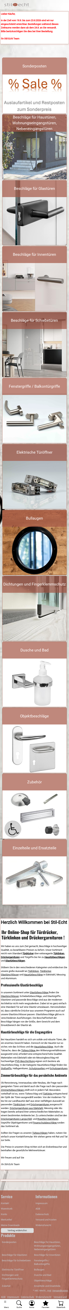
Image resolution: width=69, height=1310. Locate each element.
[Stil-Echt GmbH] (18, 4)
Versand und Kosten (46, 1219)
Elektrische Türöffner (34, 452)
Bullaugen (34, 518)
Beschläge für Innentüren (34, 254)
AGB (38, 1208)
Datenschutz (42, 1214)
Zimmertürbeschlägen (12, 1090)
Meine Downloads (10, 1225)
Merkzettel (6, 1219)
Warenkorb (6, 1208)
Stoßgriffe (6, 1068)
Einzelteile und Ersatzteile (34, 848)
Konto (4, 1214)
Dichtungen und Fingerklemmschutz (34, 584)
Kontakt (5, 1203)
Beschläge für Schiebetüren (34, 320)
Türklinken (33, 971)
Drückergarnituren (40, 1104)
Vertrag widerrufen (17, 1230)
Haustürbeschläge (33, 974)
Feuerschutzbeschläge (45, 1122)
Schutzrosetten (37, 1068)
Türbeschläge (28, 1050)
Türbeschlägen (40, 1132)
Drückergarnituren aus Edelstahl (26, 1108)
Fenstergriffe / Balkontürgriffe (34, 386)
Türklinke (48, 1093)
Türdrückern (19, 1104)
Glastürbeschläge (39, 992)
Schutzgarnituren (59, 1068)
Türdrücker (45, 971)
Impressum (41, 1203)
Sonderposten (34, 66)
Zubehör (34, 782)
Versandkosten (60, 1290)
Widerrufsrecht (43, 1225)
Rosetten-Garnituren (47, 1119)
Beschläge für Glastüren (34, 188)
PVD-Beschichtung (25, 1061)
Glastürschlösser (10, 974)
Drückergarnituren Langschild (16, 1119)
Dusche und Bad (34, 650)
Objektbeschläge (34, 716)
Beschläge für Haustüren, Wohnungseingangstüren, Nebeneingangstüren (34, 123)
